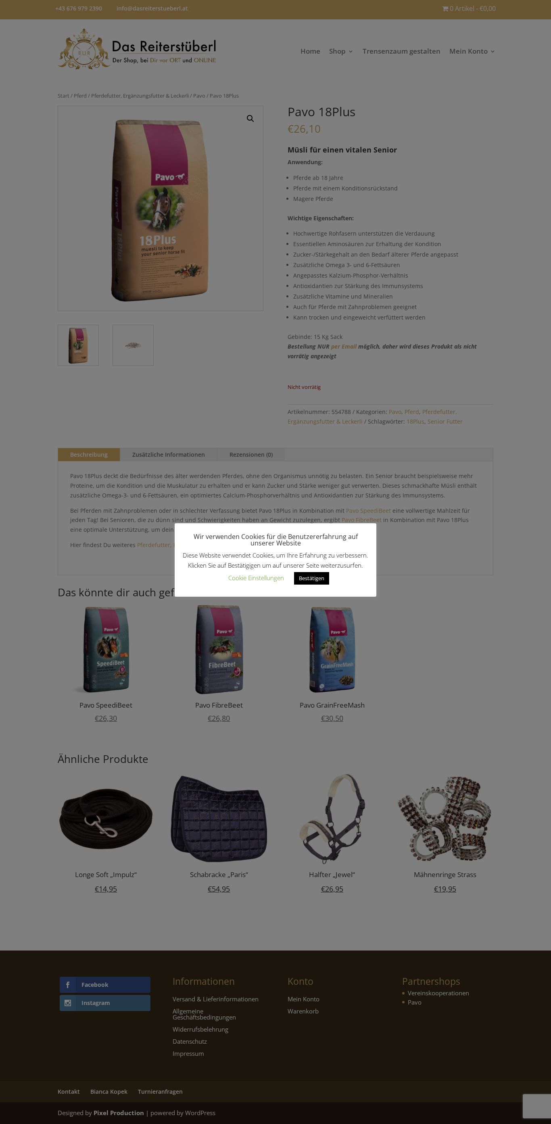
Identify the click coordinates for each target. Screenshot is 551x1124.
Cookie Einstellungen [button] (256, 578)
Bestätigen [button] (311, 578)
